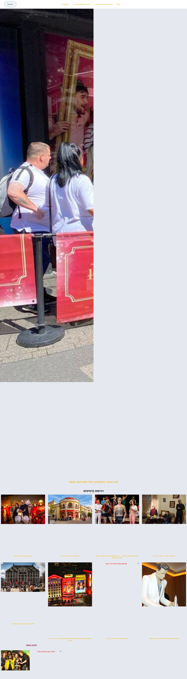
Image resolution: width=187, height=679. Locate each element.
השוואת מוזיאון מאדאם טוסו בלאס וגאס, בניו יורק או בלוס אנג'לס (70, 639)
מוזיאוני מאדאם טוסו (104, 4)
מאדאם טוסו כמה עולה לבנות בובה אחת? (164, 638)
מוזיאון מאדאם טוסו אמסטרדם (23, 624)
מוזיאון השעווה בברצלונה (23, 556)
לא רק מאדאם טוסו (82, 4)
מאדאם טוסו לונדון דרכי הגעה (117, 638)
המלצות (66, 4)
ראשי (119, 4)
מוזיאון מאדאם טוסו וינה (70, 556)
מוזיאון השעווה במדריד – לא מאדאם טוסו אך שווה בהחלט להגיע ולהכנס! (117, 557)
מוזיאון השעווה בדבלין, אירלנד (164, 556)
